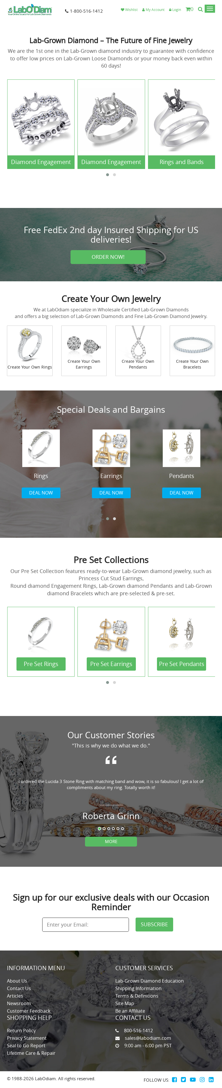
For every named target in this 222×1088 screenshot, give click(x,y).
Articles (15, 996)
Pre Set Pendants (181, 664)
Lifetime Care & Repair (31, 1053)
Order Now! (108, 256)
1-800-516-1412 (86, 11)
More (111, 841)
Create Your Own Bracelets (192, 364)
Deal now (41, 493)
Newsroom (19, 1003)
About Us (17, 981)
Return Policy (21, 1030)
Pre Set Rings (41, 664)
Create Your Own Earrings (84, 364)
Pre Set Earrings (111, 664)
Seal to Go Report (26, 1045)
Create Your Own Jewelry (111, 298)
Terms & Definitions (136, 996)
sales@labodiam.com (148, 1038)
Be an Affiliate (130, 1011)
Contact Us (19, 988)
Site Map (124, 1003)
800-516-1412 (138, 1030)
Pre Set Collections (111, 560)
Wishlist (131, 9)
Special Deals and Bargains (111, 409)
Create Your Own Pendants (138, 364)
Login (176, 9)
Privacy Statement (27, 1038)
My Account (154, 9)
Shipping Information (138, 988)
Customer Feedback (28, 1011)
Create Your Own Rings (30, 367)
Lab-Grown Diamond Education (149, 981)
